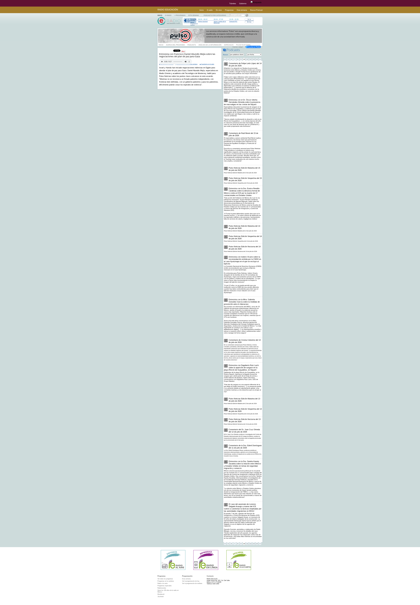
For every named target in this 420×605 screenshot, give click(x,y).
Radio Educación (168, 9)
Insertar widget (238, 46)
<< (225, 59)
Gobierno (242, 3)
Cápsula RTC (233, 21)
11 (247, 59)
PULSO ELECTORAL (243, 44)
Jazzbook (161, 596)
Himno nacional (203, 21)
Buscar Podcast (256, 10)
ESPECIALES (228, 44)
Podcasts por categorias (215, 15)
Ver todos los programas (165, 579)
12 (250, 59)
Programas (229, 10)
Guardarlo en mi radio (207, 64)
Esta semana (242, 10)
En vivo (219, 10)
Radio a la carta (162, 583)
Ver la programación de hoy (249, 21)
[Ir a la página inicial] (156, 3)
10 (244, 59)
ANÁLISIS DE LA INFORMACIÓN (210, 44)
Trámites (232, 3)
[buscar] (256, 2)
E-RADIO (168, 15)
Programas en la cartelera (166, 581)
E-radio (210, 10)
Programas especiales (165, 586)
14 (257, 59)
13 (254, 59)
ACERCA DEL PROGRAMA (175, 44)
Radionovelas (162, 588)
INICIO (161, 44)
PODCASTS (191, 44)
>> (260, 59)
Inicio (202, 10)
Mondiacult (161, 594)
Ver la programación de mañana (192, 583)
